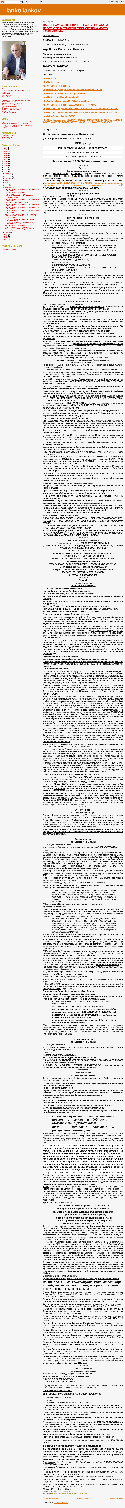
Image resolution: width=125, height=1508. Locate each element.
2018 (6, 157)
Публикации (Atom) (61, 1503)
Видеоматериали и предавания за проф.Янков (18, 122)
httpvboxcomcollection (59, 116)
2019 (6, 156)
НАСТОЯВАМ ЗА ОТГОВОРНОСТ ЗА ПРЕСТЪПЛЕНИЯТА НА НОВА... (16, 193)
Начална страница (83, 1498)
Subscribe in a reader (9, 250)
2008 (6, 238)
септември (8, 178)
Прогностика (6, 111)
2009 (6, 236)
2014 (6, 165)
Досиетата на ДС (8, 92)
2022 (6, 150)
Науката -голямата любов (10, 109)
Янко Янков (57, 1493)
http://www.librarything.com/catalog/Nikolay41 (64, 93)
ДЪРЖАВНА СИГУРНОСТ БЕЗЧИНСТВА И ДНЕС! (20, 214)
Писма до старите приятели (11, 108)
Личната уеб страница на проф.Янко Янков (17, 125)
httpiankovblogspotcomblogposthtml (66, 101)
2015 (6, 163)
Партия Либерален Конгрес (11, 97)
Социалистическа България (11, 105)
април (7, 184)
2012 (6, 169)
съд (52, 1493)
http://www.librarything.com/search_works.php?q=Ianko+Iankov (72, 90)
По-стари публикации (115, 1498)
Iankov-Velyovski (84, 1493)
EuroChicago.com (8, 136)
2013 (6, 167)
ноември (8, 175)
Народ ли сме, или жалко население (14, 89)
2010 (6, 234)
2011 (6, 171)
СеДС (4, 98)
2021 (6, 152)
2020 (6, 154)
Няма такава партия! (9, 101)
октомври (8, 177)
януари (7, 232)
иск (49, 1493)
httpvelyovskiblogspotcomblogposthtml (69, 105)
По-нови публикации (50, 1498)
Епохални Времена (8, 139)
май (6, 182)
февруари (8, 187)
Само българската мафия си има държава (16, 90)
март (7, 186)
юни (6, 180)
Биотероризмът (7, 95)
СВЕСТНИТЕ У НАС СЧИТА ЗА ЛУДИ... (17, 202)
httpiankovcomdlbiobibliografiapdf (60, 97)
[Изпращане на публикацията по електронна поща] (71, 1491)
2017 (6, 159)
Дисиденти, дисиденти (9, 106)
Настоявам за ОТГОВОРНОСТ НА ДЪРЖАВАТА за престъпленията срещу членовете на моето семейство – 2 (83, 184)
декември (8, 173)
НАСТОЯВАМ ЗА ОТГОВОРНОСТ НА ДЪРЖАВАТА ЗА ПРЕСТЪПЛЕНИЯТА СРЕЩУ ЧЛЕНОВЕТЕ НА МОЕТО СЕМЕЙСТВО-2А (75, 28)
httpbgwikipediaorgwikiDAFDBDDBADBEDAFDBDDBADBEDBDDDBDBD (82, 121)
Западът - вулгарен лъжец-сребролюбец (16, 100)
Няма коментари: (65, 1491)
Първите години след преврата (12, 103)
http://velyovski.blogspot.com (56, 86)
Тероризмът (6, 94)
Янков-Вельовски (66, 1493)
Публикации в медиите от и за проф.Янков (16, 123)
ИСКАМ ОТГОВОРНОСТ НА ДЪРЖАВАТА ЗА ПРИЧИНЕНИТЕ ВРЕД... (19, 223)
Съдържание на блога (9, 127)
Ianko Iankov (23, 10)
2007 (6, 240)
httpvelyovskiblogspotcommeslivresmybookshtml (80, 109)
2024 (6, 148)
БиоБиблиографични (9, 113)
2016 (6, 161)
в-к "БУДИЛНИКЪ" (8, 137)
